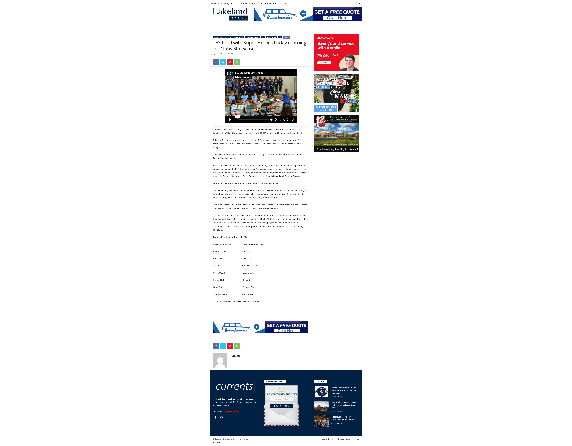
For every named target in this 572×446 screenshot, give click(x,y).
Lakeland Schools (252, 37)
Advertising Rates (343, 439)
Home (215, 34)
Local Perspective (220, 37)
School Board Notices (248, 4)
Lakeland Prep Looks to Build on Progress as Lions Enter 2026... (344, 405)
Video (286, 37)
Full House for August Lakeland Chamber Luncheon (344, 418)
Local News (271, 37)
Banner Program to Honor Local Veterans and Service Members (343, 390)
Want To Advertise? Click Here (274, 4)
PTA (280, 37)
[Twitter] (223, 62)
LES (263, 37)
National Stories (327, 439)
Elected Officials (226, 34)
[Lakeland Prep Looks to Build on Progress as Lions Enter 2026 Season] (321, 406)
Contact (356, 439)
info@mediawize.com (233, 412)
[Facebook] (355, 3)
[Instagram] (360, 3)
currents (219, 54)
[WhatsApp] (237, 62)
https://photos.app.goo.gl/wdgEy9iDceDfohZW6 (256, 183)
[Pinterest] (230, 62)
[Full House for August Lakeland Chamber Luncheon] (321, 421)
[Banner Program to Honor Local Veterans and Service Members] (321, 391)
